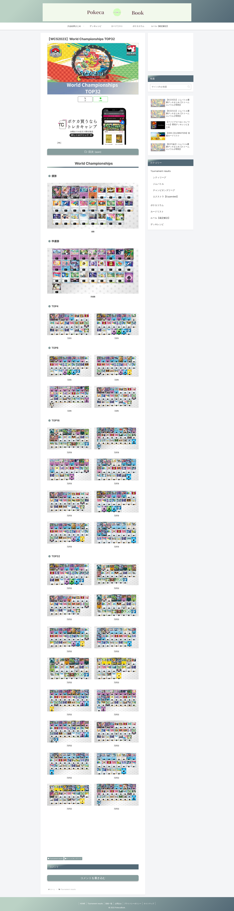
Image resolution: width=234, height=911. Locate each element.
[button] (189, 86)
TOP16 (69, 452)
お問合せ (118, 903)
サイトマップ (149, 903)
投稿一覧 (108, 903)
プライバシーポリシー (132, 903)
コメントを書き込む (92, 878)
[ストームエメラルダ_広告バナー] (92, 125)
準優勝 (93, 297)
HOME (82, 903)
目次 (91, 151)
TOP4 (69, 338)
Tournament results (56, 858)
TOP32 (69, 588)
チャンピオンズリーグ (74, 858)
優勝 (92, 231)
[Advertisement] (93, 835)
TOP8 (69, 380)
